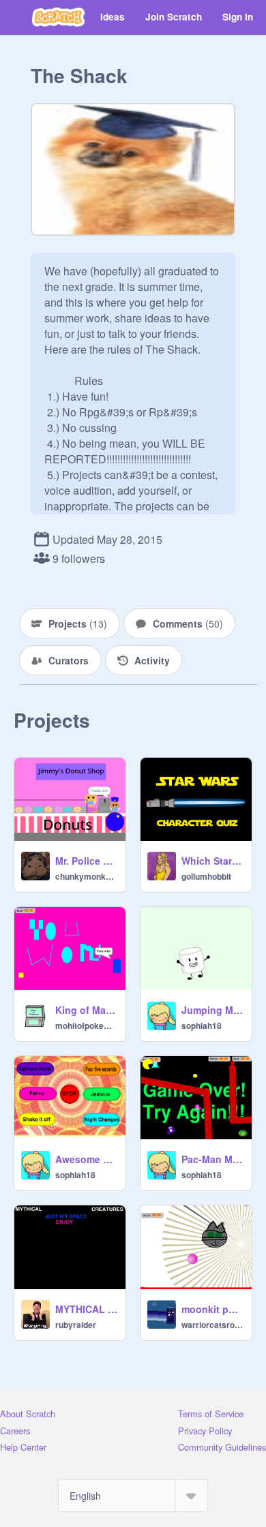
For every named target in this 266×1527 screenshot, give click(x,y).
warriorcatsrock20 (212, 1324)
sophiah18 (201, 1025)
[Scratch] (58, 17)
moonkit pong (212, 1309)
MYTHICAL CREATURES (86, 1309)
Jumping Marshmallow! (212, 1010)
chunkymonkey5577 (86, 876)
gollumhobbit (206, 876)
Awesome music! (86, 1159)
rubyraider (75, 1324)
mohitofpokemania (86, 1025)
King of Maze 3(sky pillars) (86, 1010)
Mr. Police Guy (86, 860)
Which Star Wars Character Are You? (212, 860)
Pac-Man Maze (212, 1159)
